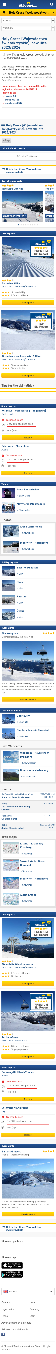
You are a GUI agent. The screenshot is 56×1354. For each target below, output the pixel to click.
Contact (5, 1302)
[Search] (51, 4)
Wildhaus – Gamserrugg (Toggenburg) (24, 410)
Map (7, 140)
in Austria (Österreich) (25, 286)
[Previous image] (4, 206)
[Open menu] (4, 4)
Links (32, 1302)
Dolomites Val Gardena (14, 1108)
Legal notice (7, 1309)
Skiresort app (9, 1257)
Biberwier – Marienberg (15, 446)
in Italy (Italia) (21, 1040)
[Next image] (52, 206)
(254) (13, 103)
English (13, 1291)
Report (27, 437)
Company (34, 1309)
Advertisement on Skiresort (16, 1322)
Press (4, 1316)
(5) (10, 96)
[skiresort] (28, 4)
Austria (4, 449)
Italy (3, 1111)
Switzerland (7, 414)
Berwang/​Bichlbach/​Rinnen (18, 1072)
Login (32, 1316)
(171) (12, 99)
